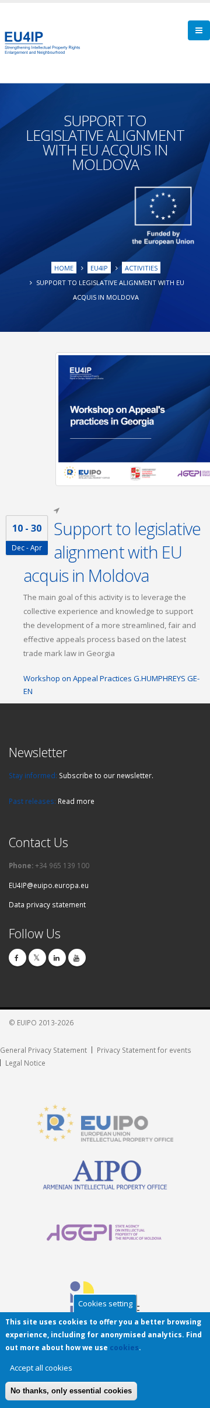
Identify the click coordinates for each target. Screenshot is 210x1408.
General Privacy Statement (43, 1050)
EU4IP (99, 267)
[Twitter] (37, 957)
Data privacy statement (47, 904)
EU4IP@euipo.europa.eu (49, 885)
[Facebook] (17, 957)
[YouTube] (77, 957)
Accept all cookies (41, 1367)
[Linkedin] (57, 957)
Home (64, 267)
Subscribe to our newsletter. (106, 775)
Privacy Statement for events (144, 1050)
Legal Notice (25, 1062)
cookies (124, 1347)
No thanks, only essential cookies (71, 1390)
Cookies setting (105, 1303)
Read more (76, 801)
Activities (141, 267)
